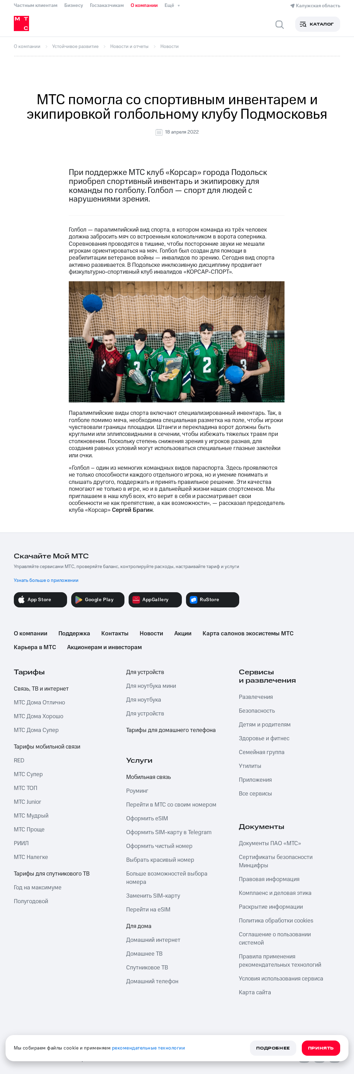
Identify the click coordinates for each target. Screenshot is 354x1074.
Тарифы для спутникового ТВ (52, 874)
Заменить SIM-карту (153, 896)
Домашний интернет (153, 940)
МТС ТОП (25, 788)
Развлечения (256, 697)
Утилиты (250, 766)
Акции (183, 633)
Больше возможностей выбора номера (166, 878)
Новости (151, 633)
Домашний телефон (152, 981)
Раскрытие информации (271, 907)
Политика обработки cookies (276, 921)
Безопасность (257, 711)
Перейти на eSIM (148, 910)
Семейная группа (262, 752)
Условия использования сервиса (281, 979)
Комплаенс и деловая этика (275, 893)
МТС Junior (27, 802)
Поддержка (74, 633)
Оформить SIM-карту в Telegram (169, 832)
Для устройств (145, 672)
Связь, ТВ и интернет (41, 689)
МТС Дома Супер (36, 730)
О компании (144, 5)
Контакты (115, 633)
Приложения (255, 780)
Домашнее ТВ (144, 954)
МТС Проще (29, 830)
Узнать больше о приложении (46, 580)
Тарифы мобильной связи (47, 747)
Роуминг (137, 791)
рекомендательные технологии (148, 1048)
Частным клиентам (35, 5)
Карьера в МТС (35, 647)
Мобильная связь (148, 777)
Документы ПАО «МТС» (270, 843)
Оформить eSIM (147, 818)
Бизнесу (73, 5)
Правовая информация (269, 879)
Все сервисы (255, 794)
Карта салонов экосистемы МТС (248, 633)
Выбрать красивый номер (160, 860)
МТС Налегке (31, 857)
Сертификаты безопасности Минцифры (276, 861)
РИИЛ (21, 843)
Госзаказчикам (107, 5)
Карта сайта (255, 992)
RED (19, 760)
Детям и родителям (265, 725)
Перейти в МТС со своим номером (171, 805)
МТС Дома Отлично (39, 703)
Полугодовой (31, 901)
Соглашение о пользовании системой (275, 938)
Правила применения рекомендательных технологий (280, 961)
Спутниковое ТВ (147, 968)
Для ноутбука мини (151, 686)
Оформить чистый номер (159, 846)
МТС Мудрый (31, 816)
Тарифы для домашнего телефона (171, 730)
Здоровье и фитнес (264, 738)
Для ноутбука (143, 700)
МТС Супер (28, 774)
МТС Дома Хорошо (38, 716)
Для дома (138, 926)
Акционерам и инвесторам (104, 647)
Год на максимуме (38, 887)
